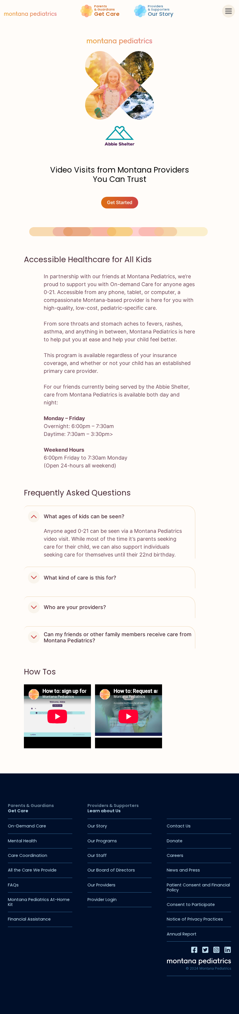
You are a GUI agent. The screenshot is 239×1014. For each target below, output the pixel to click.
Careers (175, 855)
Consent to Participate (191, 904)
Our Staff (97, 855)
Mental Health (22, 841)
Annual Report (181, 934)
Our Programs (102, 841)
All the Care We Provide (32, 870)
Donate (174, 841)
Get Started (119, 202)
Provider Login (102, 899)
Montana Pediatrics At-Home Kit (39, 902)
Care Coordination (27, 855)
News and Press (183, 870)
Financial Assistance (29, 919)
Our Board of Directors (111, 870)
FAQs (13, 885)
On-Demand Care (27, 826)
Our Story (97, 826)
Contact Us (179, 826)
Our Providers (101, 885)
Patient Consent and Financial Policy (198, 887)
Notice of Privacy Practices (195, 919)
